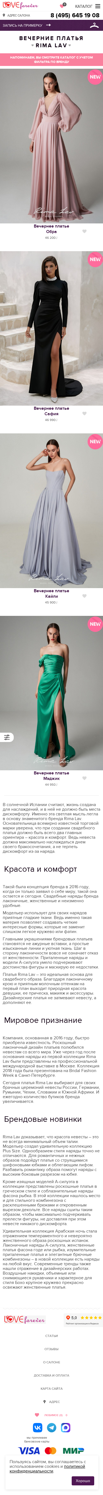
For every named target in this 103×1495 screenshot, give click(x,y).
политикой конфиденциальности (47, 1469)
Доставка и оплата (51, 1376)
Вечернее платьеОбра (51, 228)
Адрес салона (18, 15)
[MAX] (65, 1427)
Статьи (51, 1336)
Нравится (84, 231)
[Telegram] (51, 1427)
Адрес (54, 1402)
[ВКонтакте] (37, 1427)
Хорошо (83, 1481)
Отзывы (51, 1349)
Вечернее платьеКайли (51, 593)
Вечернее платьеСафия (51, 411)
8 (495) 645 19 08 (75, 15)
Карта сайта (52, 1389)
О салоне (51, 1362)
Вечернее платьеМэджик (51, 775)
